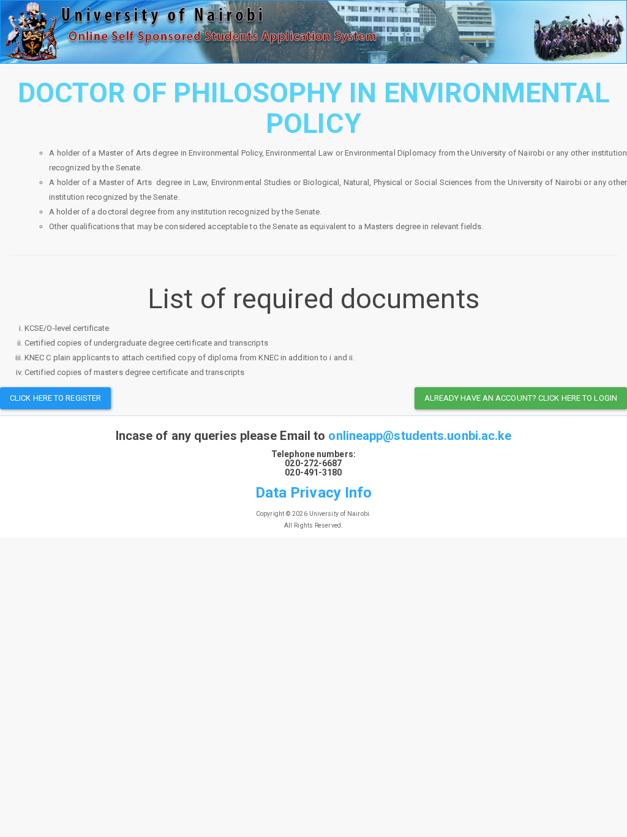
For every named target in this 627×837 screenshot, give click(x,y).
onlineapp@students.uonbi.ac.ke (419, 435)
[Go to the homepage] (313, 32)
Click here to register (55, 398)
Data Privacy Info (313, 492)
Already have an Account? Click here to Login (520, 398)
